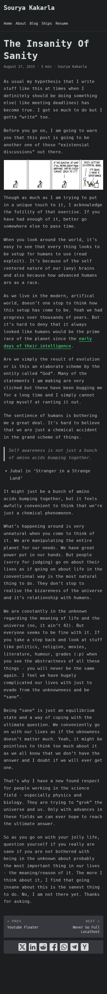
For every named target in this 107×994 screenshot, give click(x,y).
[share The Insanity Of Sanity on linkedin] (33, 947)
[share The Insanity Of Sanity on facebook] (53, 947)
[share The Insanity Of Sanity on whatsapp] (64, 947)
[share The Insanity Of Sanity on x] (22, 947)
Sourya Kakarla (29, 7)
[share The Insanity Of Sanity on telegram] (74, 947)
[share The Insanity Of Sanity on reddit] (43, 947)
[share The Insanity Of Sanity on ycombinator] (85, 947)
